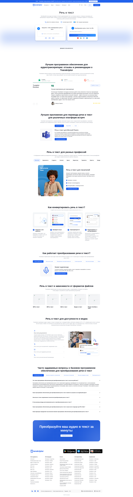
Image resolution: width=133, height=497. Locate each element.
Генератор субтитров (34, 464)
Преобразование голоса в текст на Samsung (66, 481)
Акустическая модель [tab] (90, 261)
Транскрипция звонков (34, 476)
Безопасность (32, 483)
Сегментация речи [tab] (78, 261)
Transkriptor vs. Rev (92, 473)
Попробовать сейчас (93, 1)
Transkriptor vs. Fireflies (93, 464)
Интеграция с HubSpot (49, 460)
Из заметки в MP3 (63, 485)
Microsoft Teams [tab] (59, 125)
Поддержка (66, 491)
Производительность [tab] (96, 375)
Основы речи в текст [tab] (38, 375)
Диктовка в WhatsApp (63, 462)
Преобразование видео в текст (35, 460)
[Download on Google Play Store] (69, 451)
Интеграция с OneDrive (49, 476)
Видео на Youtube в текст (34, 462)
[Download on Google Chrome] (96, 451)
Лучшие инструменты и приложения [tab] (53, 375)
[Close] (131, 1)
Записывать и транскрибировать (35, 473)
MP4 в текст (32, 467)
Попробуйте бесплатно (60, 139)
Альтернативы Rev (77, 473)
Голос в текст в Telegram (64, 470)
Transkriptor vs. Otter (92, 471)
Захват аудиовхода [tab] (38, 261)
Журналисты (45, 160)
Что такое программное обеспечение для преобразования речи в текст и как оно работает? (55, 380)
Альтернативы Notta (77, 469)
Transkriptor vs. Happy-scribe (94, 467)
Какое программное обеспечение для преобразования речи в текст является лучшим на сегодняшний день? (60, 392)
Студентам (32, 480)
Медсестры (75, 160)
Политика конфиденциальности (46, 491)
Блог (70, 491)
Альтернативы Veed (77, 483)
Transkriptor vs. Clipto (92, 460)
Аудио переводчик (33, 471)
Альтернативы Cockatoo (78, 462)
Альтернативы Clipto (77, 460)
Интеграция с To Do (48, 471)
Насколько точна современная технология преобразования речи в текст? (51, 397)
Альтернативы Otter (77, 471)
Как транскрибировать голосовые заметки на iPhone (65, 483)
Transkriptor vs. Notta (92, 469)
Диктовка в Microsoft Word (64, 468)
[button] (81, 5)
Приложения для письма (64, 478)
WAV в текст (32, 469)
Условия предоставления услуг (58, 491)
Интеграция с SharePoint (49, 469)
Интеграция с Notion (48, 462)
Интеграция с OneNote (49, 474)
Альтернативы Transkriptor (78, 478)
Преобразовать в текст (82, 35)
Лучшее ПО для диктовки (64, 460)
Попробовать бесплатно (72, 188)
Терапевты (84, 160)
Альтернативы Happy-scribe (79, 467)
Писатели (37, 160)
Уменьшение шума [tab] (49, 261)
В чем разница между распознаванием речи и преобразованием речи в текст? (52, 402)
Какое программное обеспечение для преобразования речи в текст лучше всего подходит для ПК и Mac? (59, 406)
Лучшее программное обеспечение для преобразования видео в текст (66, 474)
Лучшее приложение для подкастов (66, 472)
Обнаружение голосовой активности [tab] (64, 261)
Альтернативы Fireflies (78, 464)
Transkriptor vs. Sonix (92, 474)
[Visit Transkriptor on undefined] (32, 491)
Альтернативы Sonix (77, 474)
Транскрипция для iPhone (64, 476)
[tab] (44, 80)
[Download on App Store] (83, 451)
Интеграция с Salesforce (49, 464)
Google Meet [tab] (68, 125)
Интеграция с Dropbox (49, 478)
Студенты (54, 160)
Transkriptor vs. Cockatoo (93, 462)
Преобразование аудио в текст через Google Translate (66, 465)
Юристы (92, 160)
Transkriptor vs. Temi (92, 476)
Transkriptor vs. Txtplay (93, 480)
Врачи (68, 160)
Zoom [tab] (76, 125)
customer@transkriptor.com (88, 491)
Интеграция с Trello (48, 480)
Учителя (61, 160)
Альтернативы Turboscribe (78, 480)
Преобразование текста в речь (35, 478)
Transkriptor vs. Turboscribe (93, 478)
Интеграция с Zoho (48, 467)
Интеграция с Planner (48, 473)
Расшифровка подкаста (34, 474)
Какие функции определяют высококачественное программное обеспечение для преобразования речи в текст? (61, 411)
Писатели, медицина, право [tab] (83, 375)
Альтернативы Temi (77, 476)
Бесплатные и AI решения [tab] (69, 375)
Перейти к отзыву (94, 85)
